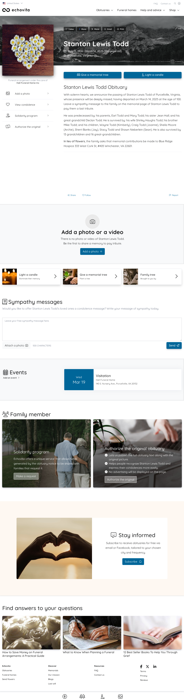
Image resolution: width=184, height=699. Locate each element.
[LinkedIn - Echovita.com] (154, 667)
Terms (143, 671)
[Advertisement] (123, 172)
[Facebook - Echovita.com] (141, 667)
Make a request (26, 476)
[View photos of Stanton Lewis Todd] (27, 50)
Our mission (54, 675)
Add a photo (91, 251)
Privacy (143, 675)
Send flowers (8, 679)
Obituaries (103, 10)
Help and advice (150, 10)
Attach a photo (14, 345)
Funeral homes (126, 10)
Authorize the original (120, 479)
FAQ (156, 3)
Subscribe (131, 561)
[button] (13, 3)
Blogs (50, 679)
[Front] (16, 10)
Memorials (53, 670)
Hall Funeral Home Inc (28, 83)
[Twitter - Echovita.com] (147, 667)
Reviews (144, 680)
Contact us (166, 3)
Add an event (10, 377)
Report (175, 195)
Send (172, 345)
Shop (172, 10)
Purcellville (75, 55)
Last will (52, 683)
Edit (179, 28)
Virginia (88, 55)
